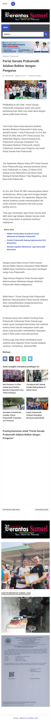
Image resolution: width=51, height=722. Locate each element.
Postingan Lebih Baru (11, 510)
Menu (5, 4)
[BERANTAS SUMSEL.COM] (25, 15)
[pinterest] (17, 358)
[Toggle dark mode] (13, 4)
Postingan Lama (42, 510)
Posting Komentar (34, 76)
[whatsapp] (24, 358)
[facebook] (5, 358)
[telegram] (30, 358)
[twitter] (11, 358)
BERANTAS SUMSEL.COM (29, 718)
